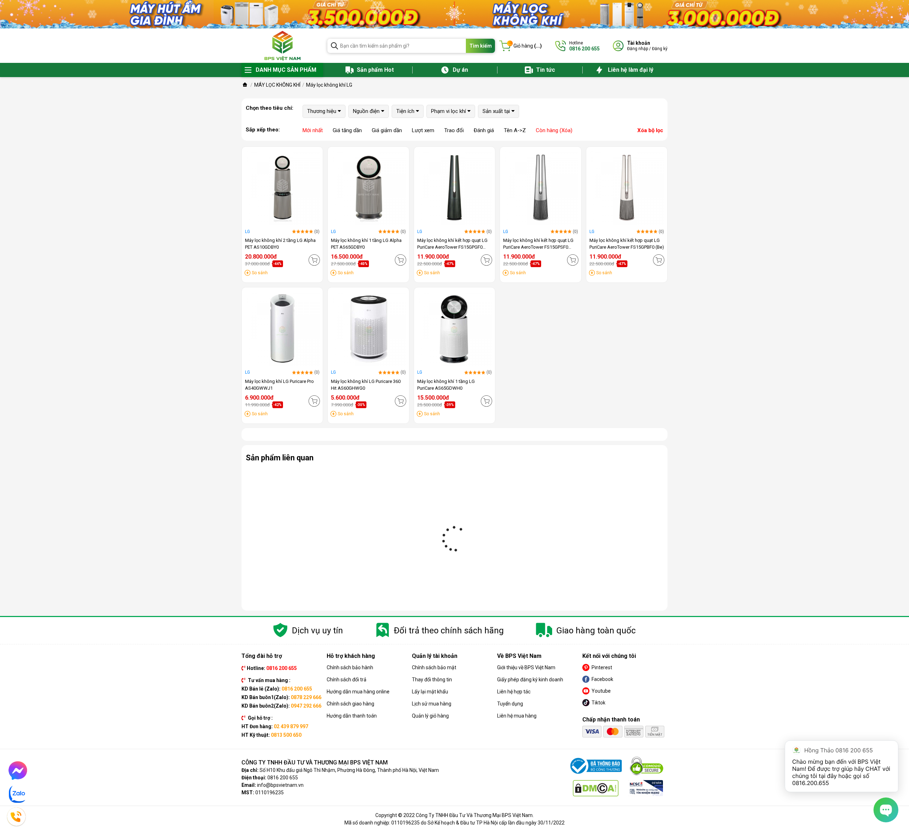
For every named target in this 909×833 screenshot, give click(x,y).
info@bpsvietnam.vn (280, 785)
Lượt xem (423, 130)
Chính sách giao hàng (350, 704)
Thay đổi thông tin (432, 679)
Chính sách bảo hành (350, 667)
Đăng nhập (637, 48)
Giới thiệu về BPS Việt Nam (526, 667)
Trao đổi (454, 130)
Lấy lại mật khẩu (430, 691)
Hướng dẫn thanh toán (352, 716)
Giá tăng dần (347, 130)
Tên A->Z (515, 130)
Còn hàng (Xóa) (554, 130)
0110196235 (269, 792)
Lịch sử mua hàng (431, 704)
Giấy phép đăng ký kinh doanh (530, 679)
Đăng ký (660, 48)
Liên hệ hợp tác (513, 691)
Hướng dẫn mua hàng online (358, 691)
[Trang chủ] (245, 84)
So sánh (260, 272)
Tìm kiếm (480, 46)
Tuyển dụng (510, 704)
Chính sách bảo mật (434, 667)
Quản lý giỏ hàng (430, 716)
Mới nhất (313, 130)
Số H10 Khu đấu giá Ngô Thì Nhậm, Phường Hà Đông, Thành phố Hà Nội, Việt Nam (349, 770)
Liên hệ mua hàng (517, 716)
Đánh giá (484, 130)
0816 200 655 (282, 777)
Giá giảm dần (387, 130)
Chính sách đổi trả (346, 679)
